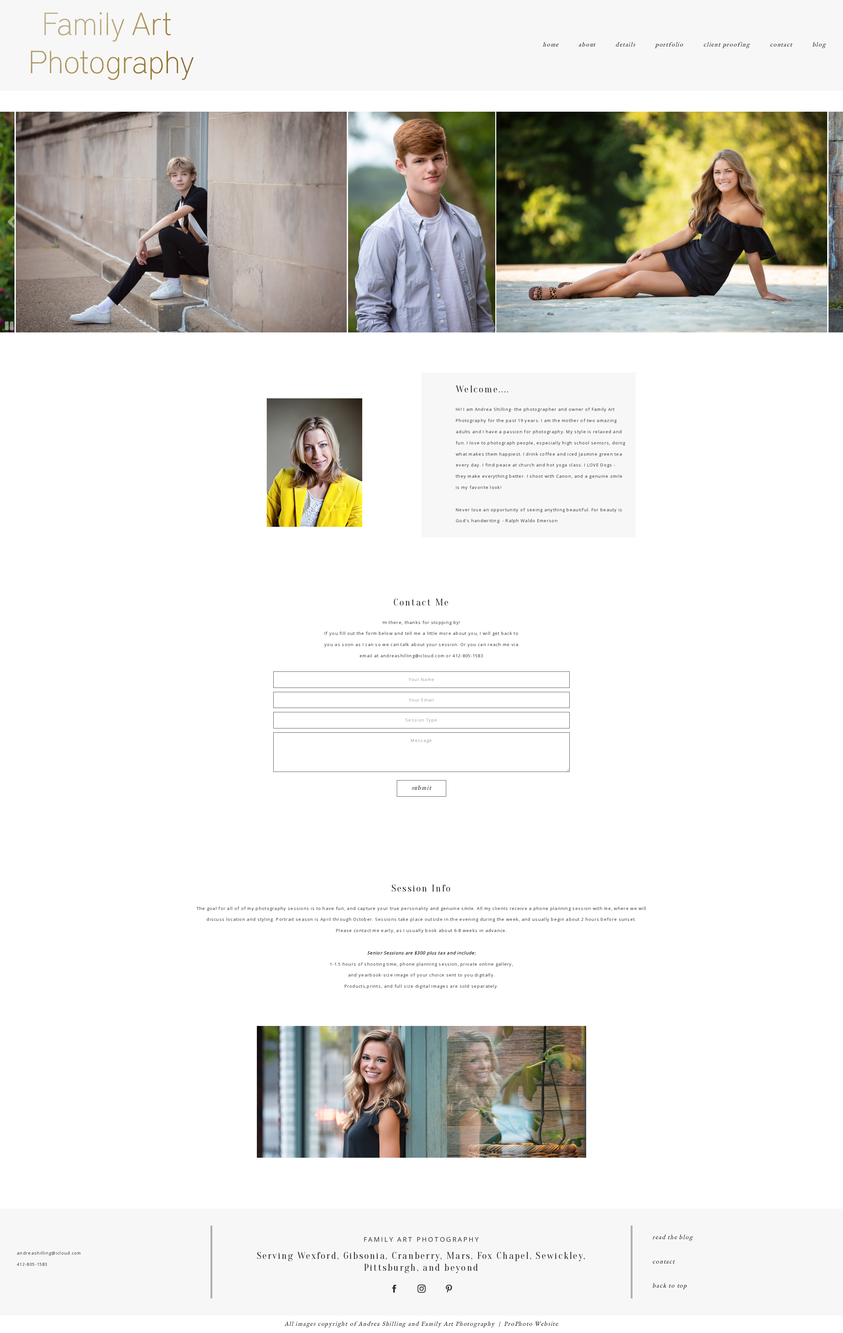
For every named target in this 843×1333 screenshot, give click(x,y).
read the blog (672, 1237)
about (587, 45)
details (625, 45)
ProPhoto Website (531, 1324)
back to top (669, 1286)
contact (781, 45)
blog (819, 45)
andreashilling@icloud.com (412, 656)
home (551, 45)
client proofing (726, 45)
